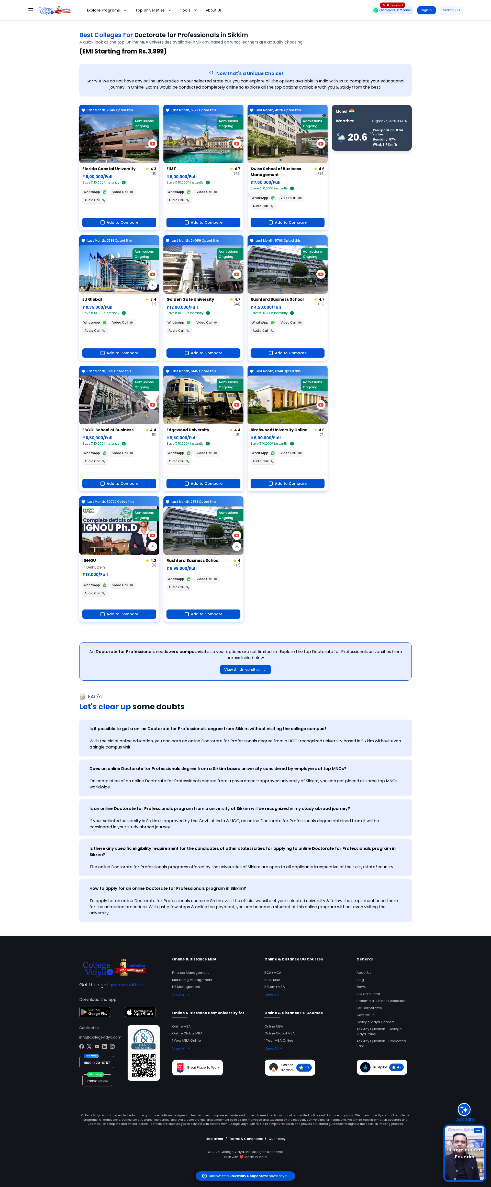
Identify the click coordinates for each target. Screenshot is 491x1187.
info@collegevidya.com (100, 1037)
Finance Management (190, 972)
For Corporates (369, 1008)
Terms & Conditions (246, 1138)
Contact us (365, 1014)
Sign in (426, 10)
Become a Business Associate (381, 1000)
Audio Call (92, 200)
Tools (185, 10)
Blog (360, 979)
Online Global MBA (187, 1033)
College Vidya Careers (375, 1022)
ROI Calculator (368, 993)
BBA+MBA (272, 979)
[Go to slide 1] (112, 160)
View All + (181, 995)
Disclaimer (214, 1138)
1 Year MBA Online (186, 1040)
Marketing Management (192, 979)
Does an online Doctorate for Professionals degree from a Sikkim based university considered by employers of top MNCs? (218, 769)
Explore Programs (103, 10)
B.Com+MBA (274, 986)
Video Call (120, 192)
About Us (214, 10)
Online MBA (181, 1026)
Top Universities (150, 10)
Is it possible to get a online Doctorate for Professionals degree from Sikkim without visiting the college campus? (208, 729)
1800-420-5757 (97, 1062)
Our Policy (277, 1138)
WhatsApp (91, 192)
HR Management (186, 986)
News (361, 986)
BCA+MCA (272, 972)
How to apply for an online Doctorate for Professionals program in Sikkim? (168, 888)
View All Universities (242, 669)
